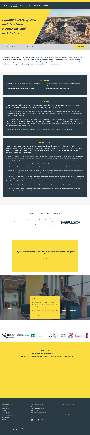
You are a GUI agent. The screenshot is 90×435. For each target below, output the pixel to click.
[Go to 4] (85, 323)
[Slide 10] (52, 269)
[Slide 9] (49, 269)
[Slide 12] (57, 269)
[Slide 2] (30, 269)
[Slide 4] (35, 269)
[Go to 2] (79, 323)
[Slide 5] (38, 269)
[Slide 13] (60, 269)
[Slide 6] (41, 269)
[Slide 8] (46, 269)
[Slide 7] (43, 269)
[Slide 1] (27, 269)
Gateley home (7, 1)
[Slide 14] (63, 269)
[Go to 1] (76, 323)
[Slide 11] (54, 269)
